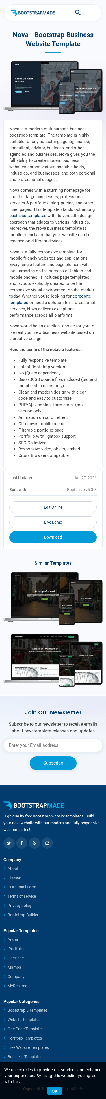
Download (53, 537)
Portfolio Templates (25, 1038)
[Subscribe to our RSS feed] (34, 843)
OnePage (16, 958)
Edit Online (53, 507)
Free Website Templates (28, 1047)
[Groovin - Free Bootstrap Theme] (53, 598)
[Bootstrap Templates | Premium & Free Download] (53, 805)
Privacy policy (20, 905)
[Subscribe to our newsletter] (47, 843)
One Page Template (25, 1029)
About (13, 868)
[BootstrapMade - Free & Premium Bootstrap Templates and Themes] (33, 12)
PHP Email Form (22, 887)
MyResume (17, 986)
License (14, 877)
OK (54, 1091)
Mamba (14, 967)
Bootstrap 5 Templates (27, 1010)
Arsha (13, 939)
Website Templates (24, 1019)
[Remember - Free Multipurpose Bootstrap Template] (53, 660)
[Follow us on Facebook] (21, 843)
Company (16, 976)
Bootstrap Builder (23, 915)
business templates (27, 215)
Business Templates (25, 1057)
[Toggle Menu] (90, 12)
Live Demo (53, 522)
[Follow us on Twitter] (9, 843)
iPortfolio (16, 948)
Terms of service (22, 896)
